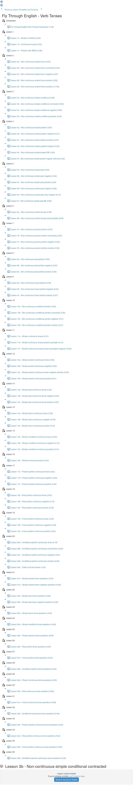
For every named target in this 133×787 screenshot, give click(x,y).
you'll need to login (77, 776)
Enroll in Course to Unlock (66, 779)
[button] (1, 2)
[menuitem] (1, 6)
